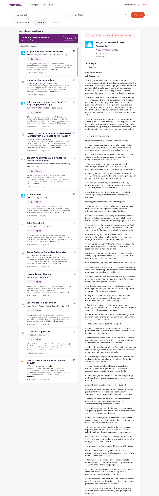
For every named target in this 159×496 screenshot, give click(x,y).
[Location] (99, 15)
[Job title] (40, 15)
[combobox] (42, 15)
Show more (52, 70)
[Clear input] (68, 15)
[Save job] (74, 51)
